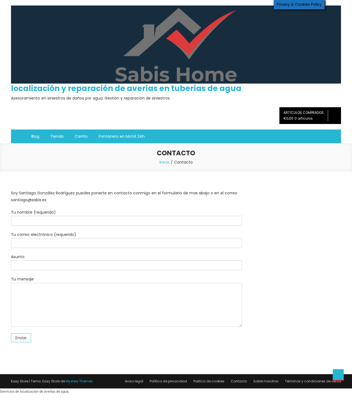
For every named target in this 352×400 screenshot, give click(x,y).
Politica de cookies (208, 381)
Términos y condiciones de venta (313, 381)
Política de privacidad (168, 381)
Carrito (81, 136)
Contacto (239, 381)
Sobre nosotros (266, 381)
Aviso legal (134, 381)
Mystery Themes (79, 381)
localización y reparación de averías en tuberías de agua (126, 88)
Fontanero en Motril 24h (122, 136)
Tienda (57, 136)
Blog (35, 136)
